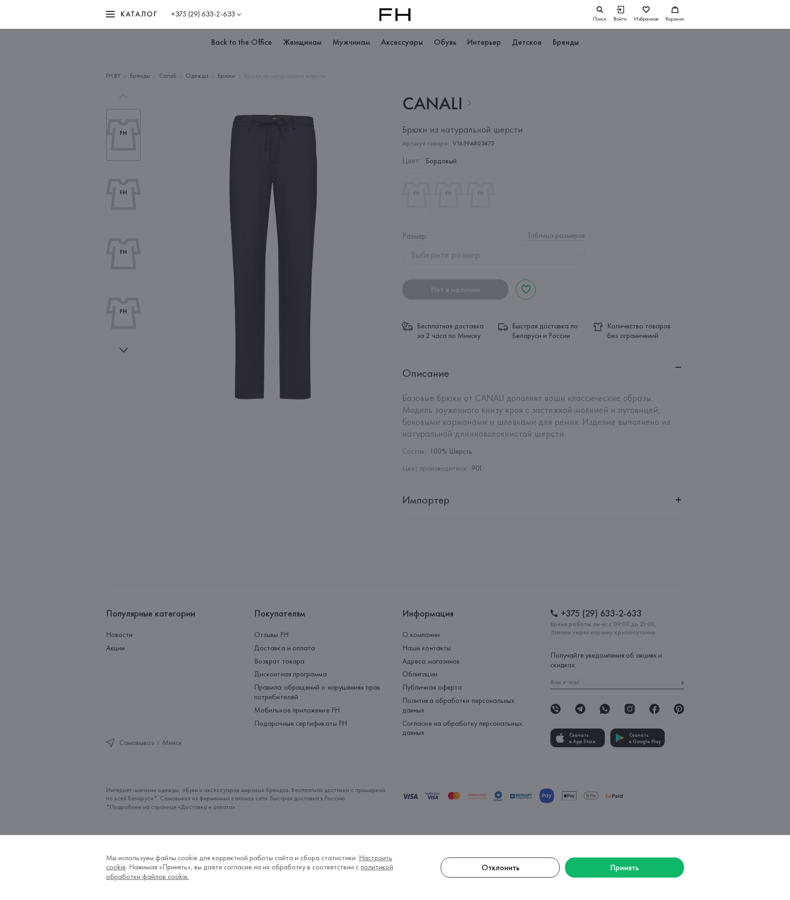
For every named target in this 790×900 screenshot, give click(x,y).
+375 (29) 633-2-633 (203, 14)
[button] (131, 14)
